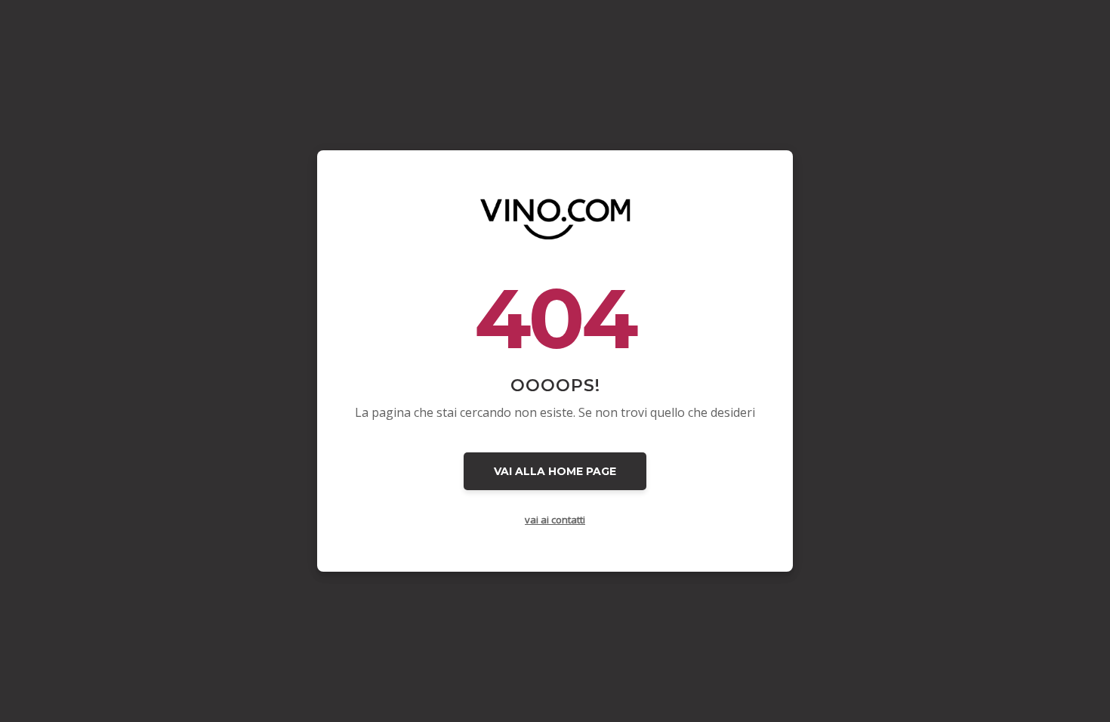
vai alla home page (555, 471)
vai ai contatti (555, 519)
